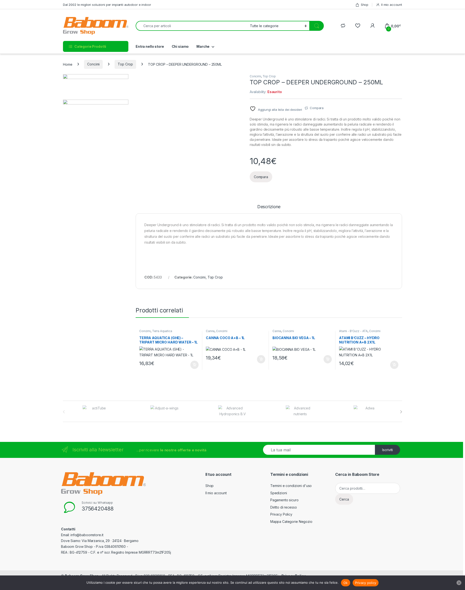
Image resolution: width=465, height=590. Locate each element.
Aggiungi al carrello (192, 365)
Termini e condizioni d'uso (291, 486)
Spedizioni (278, 493)
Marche (202, 46)
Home (67, 64)
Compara (317, 108)
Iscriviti (387, 450)
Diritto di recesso (283, 507)
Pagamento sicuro (284, 500)
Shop (364, 5)
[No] (459, 582)
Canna (210, 331)
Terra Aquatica (162, 331)
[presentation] (401, 412)
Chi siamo (180, 46)
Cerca (344, 499)
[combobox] (191, 26)
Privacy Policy (281, 514)
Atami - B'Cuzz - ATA (353, 331)
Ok (345, 583)
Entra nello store (150, 46)
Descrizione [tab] (268, 207)
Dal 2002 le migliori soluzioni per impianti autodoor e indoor (107, 5)
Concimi (93, 64)
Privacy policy (365, 583)
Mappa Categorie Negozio (291, 521)
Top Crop (125, 64)
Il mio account (391, 5)
